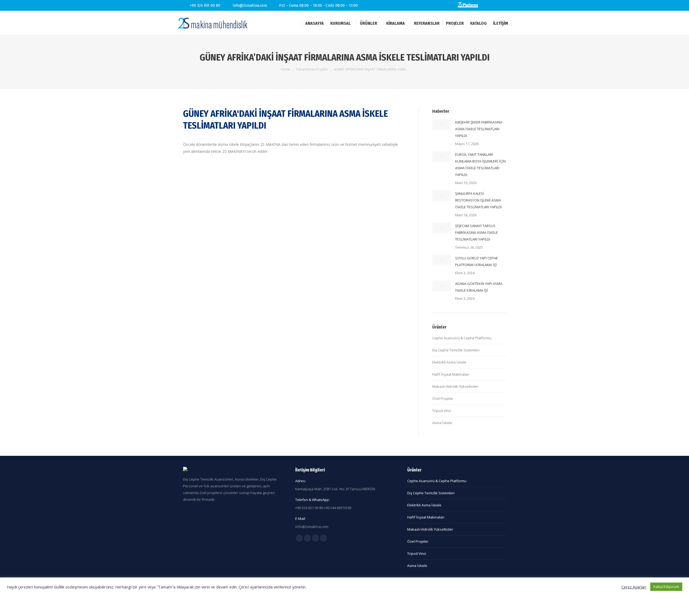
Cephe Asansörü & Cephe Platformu (461, 338)
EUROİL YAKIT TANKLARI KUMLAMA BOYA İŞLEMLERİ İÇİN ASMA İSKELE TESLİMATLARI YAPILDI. (480, 164)
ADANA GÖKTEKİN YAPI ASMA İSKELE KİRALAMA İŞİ (478, 287)
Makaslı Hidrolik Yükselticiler (455, 386)
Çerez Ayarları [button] (633, 586)
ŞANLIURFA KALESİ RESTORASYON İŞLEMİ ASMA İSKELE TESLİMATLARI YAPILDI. (478, 200)
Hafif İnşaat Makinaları (450, 374)
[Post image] (441, 124)
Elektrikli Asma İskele (449, 362)
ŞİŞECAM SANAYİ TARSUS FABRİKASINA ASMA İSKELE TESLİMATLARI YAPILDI (476, 232)
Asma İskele (442, 422)
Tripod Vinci (441, 410)
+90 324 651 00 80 (205, 5)
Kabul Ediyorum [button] (666, 586)
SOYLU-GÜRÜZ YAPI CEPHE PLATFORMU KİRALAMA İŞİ (476, 261)
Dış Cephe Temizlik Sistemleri (456, 350)
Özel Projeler (443, 398)
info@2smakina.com (250, 5)
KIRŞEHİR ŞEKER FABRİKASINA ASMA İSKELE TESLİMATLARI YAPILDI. (478, 129)
